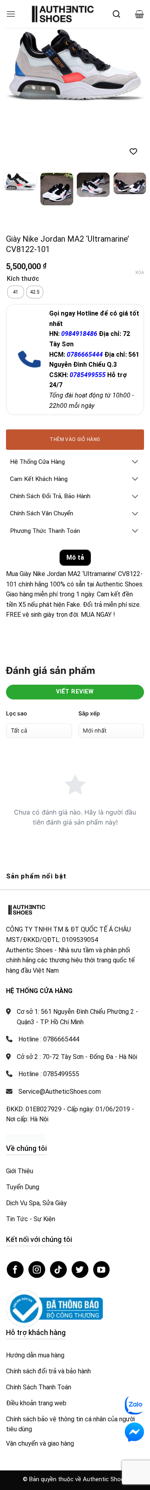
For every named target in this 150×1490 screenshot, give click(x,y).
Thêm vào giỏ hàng (75, 439)
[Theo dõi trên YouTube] (101, 1269)
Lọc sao (16, 713)
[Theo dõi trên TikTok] (58, 1269)
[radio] (16, 292)
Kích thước (23, 279)
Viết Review (75, 691)
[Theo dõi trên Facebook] (15, 1269)
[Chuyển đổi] (135, 462)
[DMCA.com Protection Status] (26, 1138)
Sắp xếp (89, 713)
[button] (11, 14)
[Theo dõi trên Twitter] (80, 1269)
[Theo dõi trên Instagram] (36, 1269)
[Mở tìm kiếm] (116, 14)
